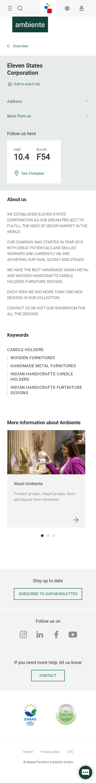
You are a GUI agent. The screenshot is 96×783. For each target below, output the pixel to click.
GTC (70, 752)
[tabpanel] (46, 479)
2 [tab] (48, 535)
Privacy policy (50, 752)
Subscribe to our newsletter (48, 594)
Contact (48, 675)
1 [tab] (42, 535)
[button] (48, 101)
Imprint (28, 752)
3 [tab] (53, 535)
